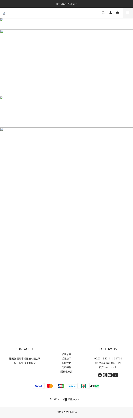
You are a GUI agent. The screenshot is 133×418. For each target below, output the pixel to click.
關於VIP (66, 363)
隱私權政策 (66, 371)
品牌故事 (66, 354)
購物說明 (66, 358)
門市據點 (66, 367)
